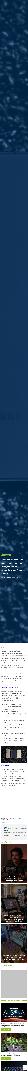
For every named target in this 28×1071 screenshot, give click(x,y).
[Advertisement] (14, 802)
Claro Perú (5, 765)
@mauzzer (14, 828)
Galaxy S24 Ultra (13, 818)
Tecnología (6, 555)
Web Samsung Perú (9, 687)
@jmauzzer (24, 828)
